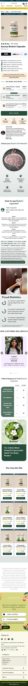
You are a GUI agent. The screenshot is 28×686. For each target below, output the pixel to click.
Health (7, 11)
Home (2, 11)
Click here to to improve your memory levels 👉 (13, 262)
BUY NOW (14, 113)
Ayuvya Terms (11, 623)
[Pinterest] (12, 639)
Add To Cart (7, 498)
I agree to (13, 624)
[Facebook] (2, 639)
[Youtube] (9, 639)
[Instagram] (5, 639)
